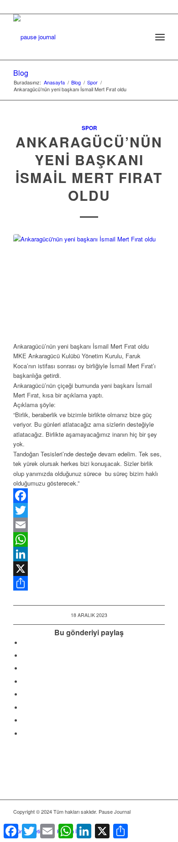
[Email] (89, 525)
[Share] (89, 583)
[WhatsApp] (89, 539)
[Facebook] (89, 495)
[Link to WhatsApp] (144, 821)
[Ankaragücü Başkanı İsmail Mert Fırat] (89, 285)
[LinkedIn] (89, 554)
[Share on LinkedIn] (24, 681)
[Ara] (140, 37)
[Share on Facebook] (24, 642)
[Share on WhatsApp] (24, 668)
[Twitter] (89, 510)
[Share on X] (24, 655)
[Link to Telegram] (158, 821)
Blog (20, 73)
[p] (73, 32)
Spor (89, 128)
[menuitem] (140, 37)
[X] (89, 568)
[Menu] (160, 37)
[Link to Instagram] (24, 720)
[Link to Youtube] (24, 733)
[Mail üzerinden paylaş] (24, 707)
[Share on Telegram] (24, 694)
